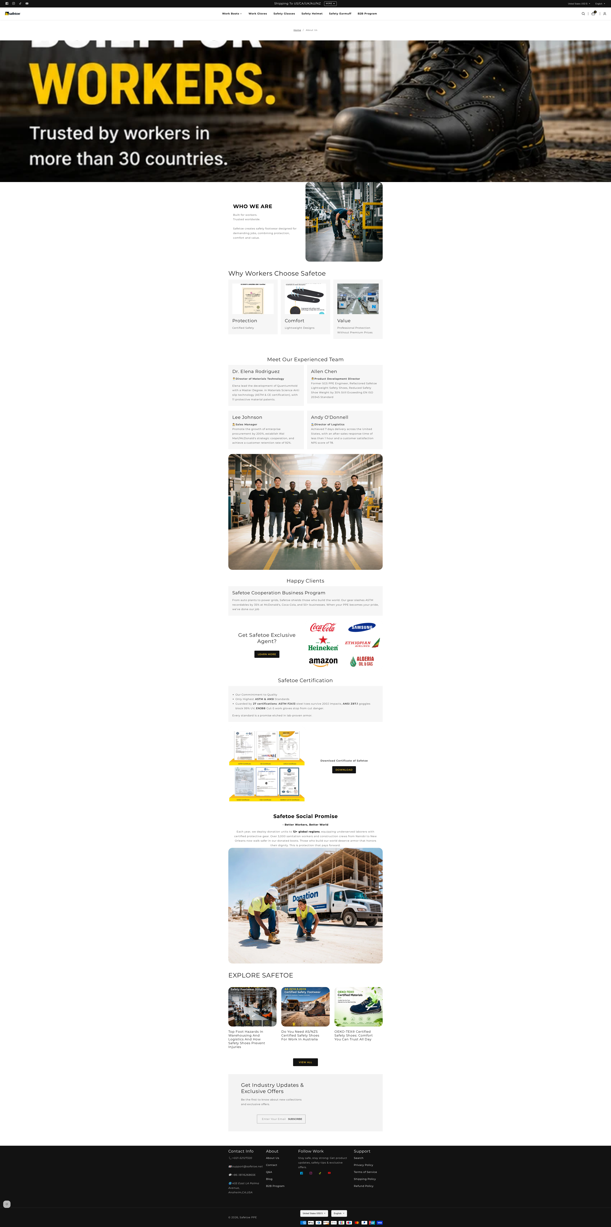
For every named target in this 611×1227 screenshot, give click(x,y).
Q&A (269, 1172)
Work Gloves (258, 13)
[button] (230, 13)
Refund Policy (364, 1186)
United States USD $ (578, 4)
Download (344, 769)
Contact (271, 1165)
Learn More (267, 654)
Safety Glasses (284, 13)
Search (359, 1158)
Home (297, 30)
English (599, 4)
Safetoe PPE (248, 1217)
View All (305, 1062)
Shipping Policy (365, 1179)
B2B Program (367, 13)
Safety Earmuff (340, 13)
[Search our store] (583, 13)
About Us (311, 30)
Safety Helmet (312, 13)
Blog (269, 1179)
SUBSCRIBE (295, 1119)
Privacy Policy (363, 1165)
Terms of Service (365, 1172)
